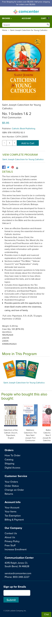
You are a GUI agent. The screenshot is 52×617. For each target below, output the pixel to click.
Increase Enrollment (16, 549)
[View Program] (26, 369)
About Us (10, 537)
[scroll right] (48, 411)
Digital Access (12, 467)
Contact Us (11, 533)
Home (4, 30)
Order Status (12, 485)
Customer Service (16, 476)
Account (26, 18)
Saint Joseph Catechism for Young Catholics (28, 30)
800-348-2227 (21, 577)
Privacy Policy (12, 541)
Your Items (10, 511)
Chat (46, 614)
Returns (9, 493)
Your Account (12, 507)
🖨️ (17, 167)
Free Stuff (10, 545)
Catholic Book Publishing (23, 128)
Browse (6, 18)
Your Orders (11, 481)
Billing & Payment (14, 519)
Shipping (9, 463)
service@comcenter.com (18, 573)
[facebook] (3, 167)
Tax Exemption (13, 515)
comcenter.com (26, 11)
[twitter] (8, 167)
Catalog (9, 459)
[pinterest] (12, 167)
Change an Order (14, 489)
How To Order (12, 455)
